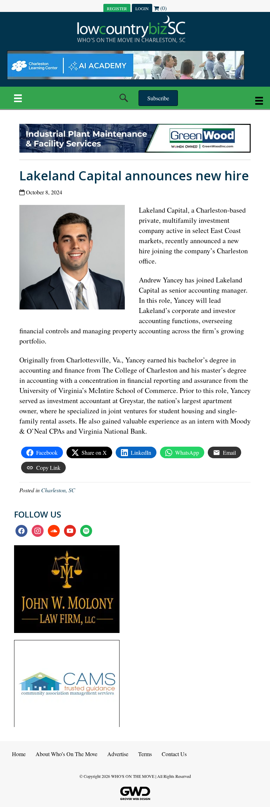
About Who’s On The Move (66, 754)
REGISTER (117, 8)
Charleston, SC (58, 490)
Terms (145, 754)
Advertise (117, 754)
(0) (163, 8)
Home (19, 754)
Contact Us (174, 754)
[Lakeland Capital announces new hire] (74, 258)
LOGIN (142, 8)
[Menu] (18, 98)
